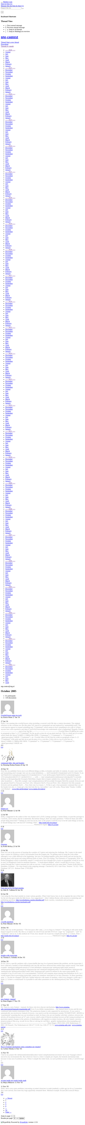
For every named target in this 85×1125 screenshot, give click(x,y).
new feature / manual (8, 999)
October (8, 74)
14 (6, 1110)
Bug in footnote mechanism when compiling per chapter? (21, 1047)
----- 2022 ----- (10, 146)
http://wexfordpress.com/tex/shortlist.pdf (30, 900)
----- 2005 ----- (10, 587)
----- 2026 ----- (10, 50)
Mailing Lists (7, 2)
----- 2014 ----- (10, 353)
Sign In (3, 4)
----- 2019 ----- (10, 224)
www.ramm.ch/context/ (37, 789)
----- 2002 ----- (10, 665)
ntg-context (9, 37)
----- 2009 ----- (10, 483)
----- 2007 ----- (10, 535)
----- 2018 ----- (10, 250)
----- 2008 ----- (10, 509)
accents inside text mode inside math (13, 1080)
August (7, 52)
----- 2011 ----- (10, 431)
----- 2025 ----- (10, 68)
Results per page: (7, 1118)
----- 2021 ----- (10, 172)
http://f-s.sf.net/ (53, 825)
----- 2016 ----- (10, 301)
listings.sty (4, 809)
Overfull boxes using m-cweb (11, 715)
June (7, 56)
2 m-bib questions (7, 922)
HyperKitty (24, 1122)
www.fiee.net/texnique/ (20, 789)
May (7, 58)
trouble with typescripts (9, 955)
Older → (8, 1112)
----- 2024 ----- (10, 94)
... (6, 1108)
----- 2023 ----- (10, 120)
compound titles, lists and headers (12, 763)
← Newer (8, 1098)
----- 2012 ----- (10, 405)
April (7, 60)
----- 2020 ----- (10, 198)
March (7, 62)
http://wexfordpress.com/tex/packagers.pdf (15, 902)
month (7, 46)
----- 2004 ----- (10, 613)
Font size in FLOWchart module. (12, 888)
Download (4, 44)
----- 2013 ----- (10, 379)
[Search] (23, 8)
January (8, 66)
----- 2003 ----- (10, 639)
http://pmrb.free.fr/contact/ (48, 823)
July (6, 54)
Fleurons (4, 844)
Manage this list (6, 6)
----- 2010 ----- (10, 457)
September (9, 76)
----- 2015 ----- (10, 327)
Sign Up (9, 4)
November (9, 72)
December (9, 70)
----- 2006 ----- (10, 561)
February (8, 64)
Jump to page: (6, 1116)
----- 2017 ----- (10, 275)
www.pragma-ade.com (63, 1025)
